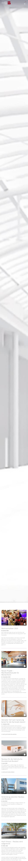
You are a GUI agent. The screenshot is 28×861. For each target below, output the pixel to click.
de (25, 1)
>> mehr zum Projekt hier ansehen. (9, 734)
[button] (14, 617)
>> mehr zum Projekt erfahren (7, 772)
